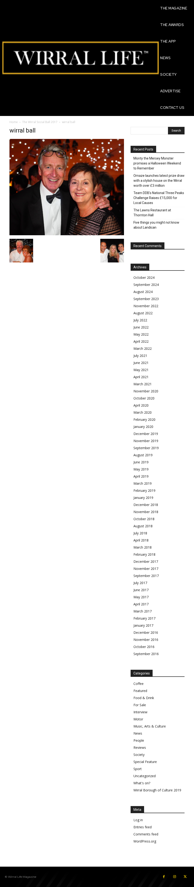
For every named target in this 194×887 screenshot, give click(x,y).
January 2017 (143, 625)
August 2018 (143, 526)
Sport (137, 769)
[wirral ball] (66, 234)
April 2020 (141, 405)
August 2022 (143, 313)
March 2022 (142, 348)
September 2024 (146, 284)
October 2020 (143, 398)
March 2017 (142, 611)
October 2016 (143, 646)
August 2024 (143, 291)
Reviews (139, 747)
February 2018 (144, 554)
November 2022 (145, 306)
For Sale (139, 705)
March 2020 (142, 412)
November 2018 (145, 512)
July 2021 (140, 355)
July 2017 (140, 583)
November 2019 (145, 441)
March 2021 (142, 384)
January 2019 (143, 497)
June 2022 (141, 327)
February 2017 (144, 618)
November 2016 (145, 639)
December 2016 (145, 632)
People (138, 740)
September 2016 (146, 654)
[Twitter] (185, 877)
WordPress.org (144, 841)
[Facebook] (164, 877)
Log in (138, 820)
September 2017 (146, 575)
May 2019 (141, 469)
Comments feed (145, 834)
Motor (138, 719)
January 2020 (143, 426)
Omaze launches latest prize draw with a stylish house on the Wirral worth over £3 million (159, 180)
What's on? (141, 783)
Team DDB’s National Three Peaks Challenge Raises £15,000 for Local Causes (158, 198)
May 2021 (141, 370)
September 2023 (146, 299)
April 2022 (141, 341)
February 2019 (144, 490)
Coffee (138, 683)
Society (139, 754)
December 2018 (145, 504)
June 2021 (141, 362)
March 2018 (142, 547)
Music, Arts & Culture (149, 726)
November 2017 (145, 568)
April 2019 (141, 476)
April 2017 (141, 604)
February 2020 (144, 419)
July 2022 (140, 320)
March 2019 (142, 483)
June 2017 (141, 590)
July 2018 (140, 533)
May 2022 (141, 334)
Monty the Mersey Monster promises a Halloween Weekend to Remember (157, 163)
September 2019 (146, 448)
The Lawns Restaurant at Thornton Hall (152, 212)
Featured (140, 690)
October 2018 (143, 519)
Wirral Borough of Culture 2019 (157, 790)
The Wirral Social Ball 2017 (39, 122)
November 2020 (145, 391)
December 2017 (145, 561)
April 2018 (141, 540)
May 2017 (141, 597)
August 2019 (143, 455)
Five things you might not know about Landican (156, 225)
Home (13, 122)
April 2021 (141, 377)
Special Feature (145, 761)
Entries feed (142, 827)
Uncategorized (144, 776)
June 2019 (141, 462)
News (137, 733)
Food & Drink (143, 698)
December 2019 (145, 433)
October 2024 (143, 277)
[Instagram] (174, 877)
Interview (140, 712)
